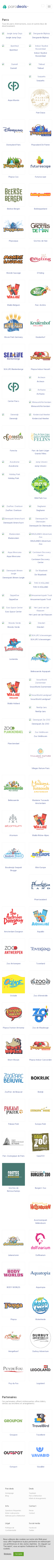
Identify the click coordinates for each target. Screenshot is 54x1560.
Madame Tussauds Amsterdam (40, 802)
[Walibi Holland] (13, 689)
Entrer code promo (12, 1513)
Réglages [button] (7, 1554)
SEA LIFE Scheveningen (40, 639)
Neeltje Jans (40, 711)
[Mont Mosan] (13, 1046)
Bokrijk (40, 1092)
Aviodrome (13, 466)
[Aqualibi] (40, 917)
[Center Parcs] (13, 387)
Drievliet (40, 627)
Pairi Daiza (40, 113)
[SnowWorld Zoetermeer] (40, 681)
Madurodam (13, 538)
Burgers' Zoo (40, 1188)
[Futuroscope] (40, 163)
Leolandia (13, 659)
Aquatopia (40, 1287)
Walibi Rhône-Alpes (40, 835)
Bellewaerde (13, 800)
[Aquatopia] (40, 1273)
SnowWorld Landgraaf (40, 699)
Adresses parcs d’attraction (15, 1515)
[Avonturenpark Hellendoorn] (40, 1206)
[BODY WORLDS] (13, 1273)
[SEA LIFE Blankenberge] (13, 355)
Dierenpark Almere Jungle (14, 577)
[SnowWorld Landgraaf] (40, 695)
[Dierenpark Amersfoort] (13, 519)
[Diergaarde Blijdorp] (40, 33)
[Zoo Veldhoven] (40, 732)
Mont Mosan (13, 1060)
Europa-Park (40, 1124)
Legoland (41, 1383)
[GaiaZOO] (40, 1142)
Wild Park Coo (40, 498)
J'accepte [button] (18, 1554)
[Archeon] (40, 377)
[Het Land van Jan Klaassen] (40, 609)
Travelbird (40, 1435)
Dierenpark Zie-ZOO (40, 724)
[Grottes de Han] (40, 227)
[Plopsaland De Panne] (40, 131)
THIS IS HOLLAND (40, 587)
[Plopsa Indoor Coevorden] (40, 1046)
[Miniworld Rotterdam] (40, 402)
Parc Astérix (40, 305)
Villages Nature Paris (41, 768)
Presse (31, 1510)
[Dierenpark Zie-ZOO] (40, 720)
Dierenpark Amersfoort (13, 523)
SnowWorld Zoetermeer (40, 687)
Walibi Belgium (13, 305)
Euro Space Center (13, 612)
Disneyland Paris (13, 145)
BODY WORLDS (13, 1287)
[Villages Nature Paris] (40, 754)
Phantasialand (40, 899)
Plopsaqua (13, 241)
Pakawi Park (13, 1124)
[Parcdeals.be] (14, 6)
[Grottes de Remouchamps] (13, 1174)
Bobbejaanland (40, 209)
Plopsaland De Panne (40, 145)
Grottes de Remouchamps (13, 1189)
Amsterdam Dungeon (13, 931)
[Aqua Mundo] (13, 86)
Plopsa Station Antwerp (13, 1028)
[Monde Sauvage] (13, 259)
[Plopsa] (13, 1305)
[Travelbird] (40, 1421)
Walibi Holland (13, 703)
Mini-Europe (40, 867)
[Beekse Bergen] (13, 195)
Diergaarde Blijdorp (40, 37)
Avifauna (40, 394)
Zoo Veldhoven (40, 736)
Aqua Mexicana (13, 556)
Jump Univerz (40, 466)
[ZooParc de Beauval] (13, 1078)
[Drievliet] (40, 623)
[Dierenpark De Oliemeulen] (40, 520)
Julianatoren (13, 1255)
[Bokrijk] (40, 1078)
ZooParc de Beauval (13, 1092)
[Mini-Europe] (40, 853)
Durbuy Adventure (41, 1351)
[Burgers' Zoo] (40, 1174)
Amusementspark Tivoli (40, 599)
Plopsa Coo (13, 177)
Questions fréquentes (13, 1510)
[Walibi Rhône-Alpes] (40, 821)
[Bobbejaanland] (40, 195)
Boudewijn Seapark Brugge (13, 869)
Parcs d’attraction (35, 1496)
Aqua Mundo (13, 100)
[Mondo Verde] (13, 623)
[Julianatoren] (13, 1241)
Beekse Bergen (13, 209)
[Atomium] (13, 821)
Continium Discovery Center (40, 561)
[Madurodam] (13, 534)
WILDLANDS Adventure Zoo (40, 542)
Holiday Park (13, 478)
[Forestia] (13, 436)
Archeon (40, 381)
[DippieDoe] (13, 595)
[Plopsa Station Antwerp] (13, 1014)
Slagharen (40, 510)
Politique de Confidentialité (10, 1529)
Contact (32, 1513)
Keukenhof (40, 337)
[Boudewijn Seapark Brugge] (13, 853)
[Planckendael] (13, 729)
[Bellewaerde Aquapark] (40, 657)
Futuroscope (40, 177)
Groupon (13, 1435)
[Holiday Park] (13, 474)
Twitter (31, 1530)
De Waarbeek (40, 574)
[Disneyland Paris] (13, 131)
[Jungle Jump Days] (13, 33)
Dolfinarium (40, 1255)
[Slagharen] (40, 506)
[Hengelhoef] (13, 1337)
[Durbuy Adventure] (40, 1337)
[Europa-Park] (40, 1110)
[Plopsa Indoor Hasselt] (40, 355)
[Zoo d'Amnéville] (40, 981)
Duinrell (13, 68)
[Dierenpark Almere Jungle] (13, 572)
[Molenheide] (40, 1305)
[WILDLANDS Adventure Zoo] (40, 536)
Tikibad (40, 68)
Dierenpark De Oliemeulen (40, 526)
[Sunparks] (40, 76)
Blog (7, 1496)
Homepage (9, 1493)
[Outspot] (13, 1453)
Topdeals (32, 1493)
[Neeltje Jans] (40, 707)
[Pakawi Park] (13, 1110)
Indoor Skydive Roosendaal (40, 54)
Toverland (40, 963)
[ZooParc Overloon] (13, 506)
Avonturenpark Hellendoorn (40, 1222)
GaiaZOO (41, 1156)
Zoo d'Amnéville (41, 995)
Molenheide (40, 1319)
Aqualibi (40, 931)
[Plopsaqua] (13, 227)
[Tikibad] (40, 64)
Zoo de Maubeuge (40, 1028)
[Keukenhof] (40, 323)
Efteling (40, 273)
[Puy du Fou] (13, 1369)
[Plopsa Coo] (13, 163)
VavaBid (40, 1467)
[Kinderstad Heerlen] (40, 414)
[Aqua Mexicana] (13, 552)
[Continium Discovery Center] (40, 554)
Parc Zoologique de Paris (14, 1156)
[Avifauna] (40, 390)
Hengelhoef (13, 1351)
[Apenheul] (13, 46)
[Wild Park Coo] (40, 484)
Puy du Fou (13, 1383)
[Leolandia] (13, 645)
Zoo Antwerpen (14, 963)
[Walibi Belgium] (13, 291)
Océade (13, 995)
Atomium (13, 835)
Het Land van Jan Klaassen (40, 615)
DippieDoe (13, 599)
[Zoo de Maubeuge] (40, 1014)
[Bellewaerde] (13, 786)
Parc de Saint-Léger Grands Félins (40, 452)
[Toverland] (40, 949)
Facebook (32, 1527)
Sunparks (40, 80)
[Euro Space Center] (13, 607)
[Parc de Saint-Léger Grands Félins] (40, 436)
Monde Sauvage (13, 273)
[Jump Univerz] (40, 462)
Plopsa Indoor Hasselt (40, 369)
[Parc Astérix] (40, 291)
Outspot (13, 1467)
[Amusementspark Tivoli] (40, 595)
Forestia (13, 450)
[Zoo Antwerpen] (13, 949)
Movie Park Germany (13, 337)
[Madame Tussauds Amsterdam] (40, 786)
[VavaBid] (40, 1453)
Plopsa (14, 1319)
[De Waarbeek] (40, 570)
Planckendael (13, 743)
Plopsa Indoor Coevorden (40, 1060)
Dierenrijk (13, 418)
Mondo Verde (13, 627)
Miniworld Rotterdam (40, 406)
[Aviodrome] (13, 462)
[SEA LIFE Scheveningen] (40, 635)
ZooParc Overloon (13, 510)
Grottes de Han (40, 241)
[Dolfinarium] (40, 1241)
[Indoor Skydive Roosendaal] (40, 47)
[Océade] (13, 981)
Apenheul (13, 50)
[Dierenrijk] (13, 414)
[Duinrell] (13, 64)
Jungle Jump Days (13, 37)
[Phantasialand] (40, 885)
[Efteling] (40, 259)
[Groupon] (13, 1421)
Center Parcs (13, 401)
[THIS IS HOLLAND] (40, 583)
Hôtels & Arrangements (37, 1498)
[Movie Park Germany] (13, 323)
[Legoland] (40, 1369)
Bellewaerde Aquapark (40, 671)
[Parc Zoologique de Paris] (13, 1142)
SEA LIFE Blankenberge (13, 369)
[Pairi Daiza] (40, 99)
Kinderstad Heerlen (40, 418)
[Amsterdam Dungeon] (13, 917)
